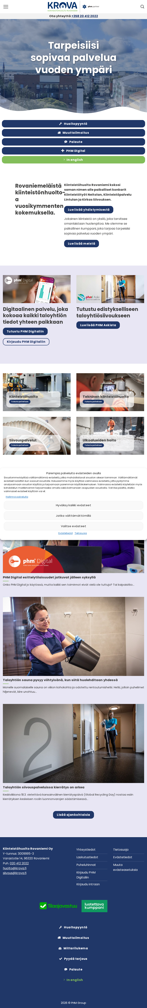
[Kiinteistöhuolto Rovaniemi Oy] (73, 6)
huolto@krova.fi (14, 868)
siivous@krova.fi (14, 873)
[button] (6, 6)
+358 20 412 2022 (84, 16)
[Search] (142, 6)
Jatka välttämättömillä (73, 516)
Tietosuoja (81, 533)
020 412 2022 (19, 863)
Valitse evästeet (73, 526)
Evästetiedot (65, 533)
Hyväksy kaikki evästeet (73, 505)
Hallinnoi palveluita (17, 496)
